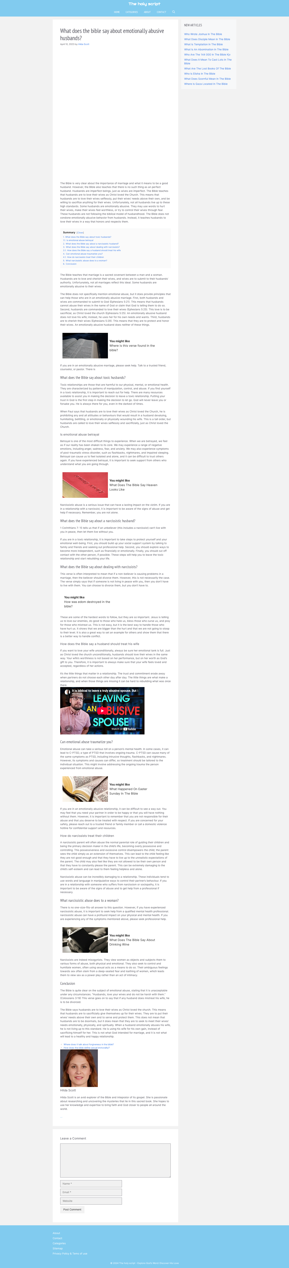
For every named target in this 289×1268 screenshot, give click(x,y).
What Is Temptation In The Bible (203, 44)
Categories (132, 12)
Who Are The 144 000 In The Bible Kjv (207, 54)
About (147, 12)
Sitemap (58, 1248)
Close (80, 232)
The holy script (144, 3)
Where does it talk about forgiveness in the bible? (89, 1044)
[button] (173, 12)
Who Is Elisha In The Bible (199, 73)
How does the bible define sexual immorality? (87, 1047)
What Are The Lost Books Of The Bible (207, 68)
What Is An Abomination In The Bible (206, 49)
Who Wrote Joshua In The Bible (203, 34)
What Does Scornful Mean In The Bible (207, 78)
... (61, 1116)
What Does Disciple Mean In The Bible (207, 39)
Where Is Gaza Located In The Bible (206, 83)
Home (117, 12)
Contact (161, 12)
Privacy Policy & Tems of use (70, 1253)
